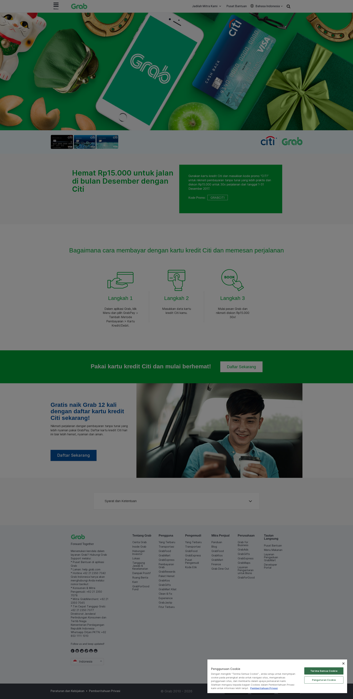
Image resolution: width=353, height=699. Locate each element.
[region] (277, 676)
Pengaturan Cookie (324, 679)
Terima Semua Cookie (323, 670)
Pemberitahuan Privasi (264, 688)
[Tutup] (343, 663)
